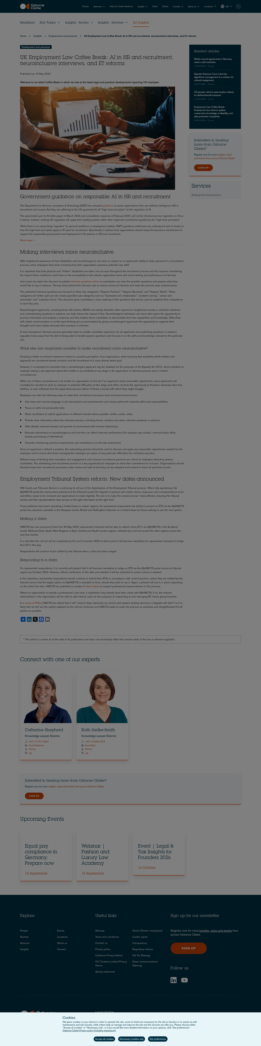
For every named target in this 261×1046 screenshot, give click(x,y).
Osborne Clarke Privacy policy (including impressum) (89, 1030)
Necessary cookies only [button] (131, 1039)
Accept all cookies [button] (104, 1039)
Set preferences (158, 1039)
